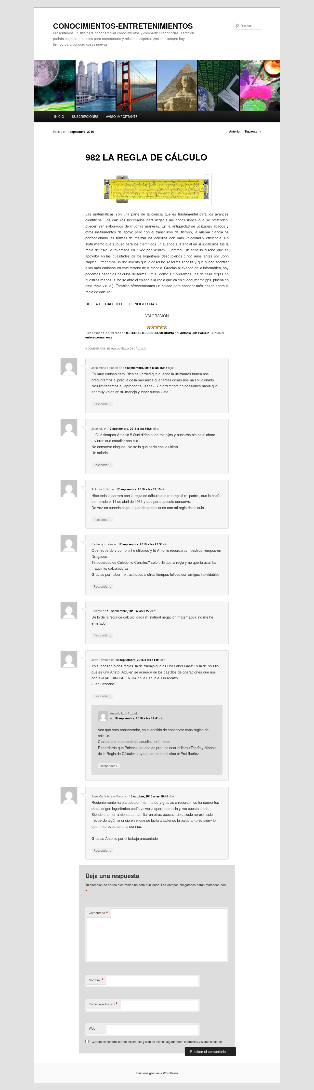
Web (92, 1028)
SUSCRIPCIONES (85, 116)
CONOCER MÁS (143, 303)
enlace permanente (98, 337)
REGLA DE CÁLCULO (103, 303)
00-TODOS (133, 333)
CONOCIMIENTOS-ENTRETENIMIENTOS (123, 25)
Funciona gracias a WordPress (157, 1073)
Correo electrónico (103, 1004)
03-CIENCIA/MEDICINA (158, 333)
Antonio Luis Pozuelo (194, 333)
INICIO (59, 116)
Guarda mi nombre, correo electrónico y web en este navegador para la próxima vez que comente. (157, 1041)
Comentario (98, 913)
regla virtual (102, 285)
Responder (102, 404)
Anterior (233, 131)
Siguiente (252, 131)
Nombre (96, 980)
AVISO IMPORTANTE (122, 116)
